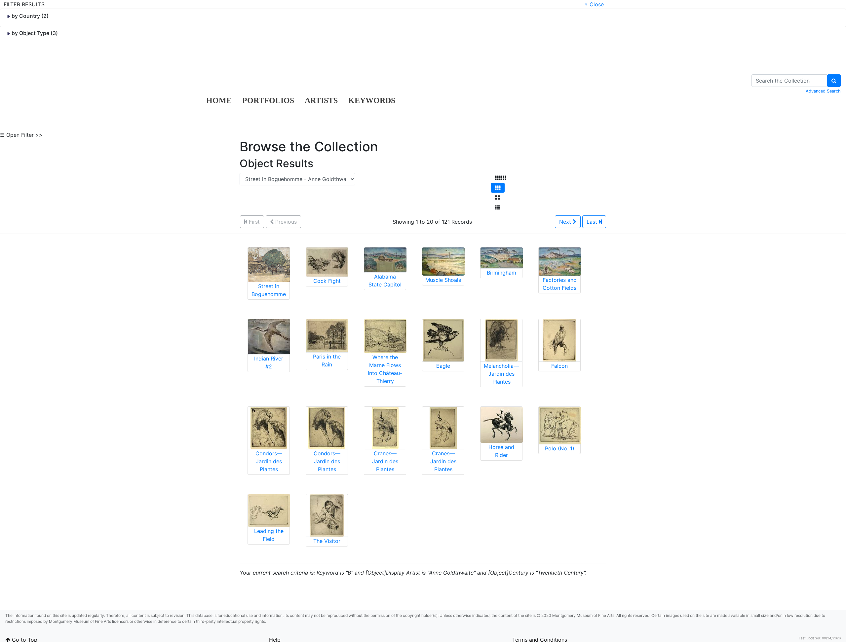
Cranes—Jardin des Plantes (385, 461)
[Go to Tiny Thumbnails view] (500, 178)
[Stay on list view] (498, 207)
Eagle (443, 365)
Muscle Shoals (443, 280)
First (253, 221)
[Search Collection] (834, 80)
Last (593, 221)
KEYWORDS (371, 100)
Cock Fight (327, 281)
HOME (219, 100)
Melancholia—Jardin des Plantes (501, 373)
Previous (285, 221)
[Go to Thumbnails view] (498, 188)
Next (566, 221)
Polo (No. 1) (559, 448)
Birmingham (501, 272)
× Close (594, 4)
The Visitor (326, 541)
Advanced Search (823, 91)
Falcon (559, 365)
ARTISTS (321, 100)
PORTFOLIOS (268, 100)
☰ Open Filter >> (21, 135)
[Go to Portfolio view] (497, 198)
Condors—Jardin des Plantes (268, 461)
